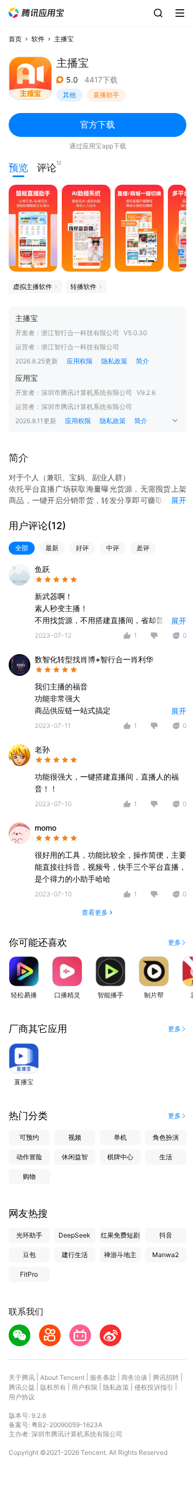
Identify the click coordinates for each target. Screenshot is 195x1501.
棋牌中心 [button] (120, 1157)
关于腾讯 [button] (22, 1377)
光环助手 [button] (29, 1235)
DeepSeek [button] (74, 1235)
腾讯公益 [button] (22, 1387)
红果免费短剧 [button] (120, 1235)
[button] (36, 13)
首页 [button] (15, 39)
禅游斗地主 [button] (120, 1255)
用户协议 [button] (22, 1397)
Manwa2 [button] (165, 1255)
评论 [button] (46, 166)
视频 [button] (74, 1137)
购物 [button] (29, 1176)
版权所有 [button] (53, 1387)
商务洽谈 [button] (134, 1377)
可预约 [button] (29, 1137)
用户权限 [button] (85, 1387)
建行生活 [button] (75, 1255)
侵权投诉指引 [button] (153, 1387)
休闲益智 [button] (75, 1157)
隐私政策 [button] (114, 361)
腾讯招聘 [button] (166, 1377)
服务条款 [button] (103, 1377)
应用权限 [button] (80, 361)
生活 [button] (165, 1157)
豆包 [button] (29, 1255)
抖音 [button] (165, 1235)
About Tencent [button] (62, 1377)
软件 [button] (37, 39)
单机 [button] (120, 1137)
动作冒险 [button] (29, 1157)
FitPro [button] (29, 1274)
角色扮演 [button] (166, 1137)
